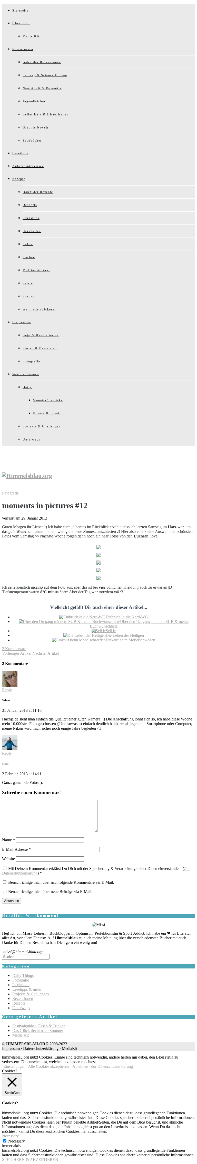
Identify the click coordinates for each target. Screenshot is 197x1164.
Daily (27, 387)
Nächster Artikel (45, 653)
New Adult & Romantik (42, 88)
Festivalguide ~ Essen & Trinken (38, 1026)
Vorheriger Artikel (16, 653)
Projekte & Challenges (42, 426)
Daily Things (23, 975)
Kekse (28, 244)
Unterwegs (32, 439)
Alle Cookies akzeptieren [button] (48, 1066)
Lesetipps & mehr (26, 989)
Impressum (11, 1048)
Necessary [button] (10, 1136)
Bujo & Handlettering (41, 335)
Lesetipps (20, 153)
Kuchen (29, 257)
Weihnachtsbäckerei (39, 309)
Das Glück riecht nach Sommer (37, 1030)
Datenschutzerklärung (40, 1048)
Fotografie (31, 361)
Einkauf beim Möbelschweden (130, 640)
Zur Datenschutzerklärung (112, 1066)
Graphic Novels (36, 127)
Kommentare (14, 648)
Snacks (28, 296)
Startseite (20, 10)
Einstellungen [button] (14, 1066)
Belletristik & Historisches (45, 114)
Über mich (21, 23)
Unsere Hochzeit (47, 413)
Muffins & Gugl (36, 270)
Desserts (30, 205)
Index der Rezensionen (42, 62)
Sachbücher (32, 140)
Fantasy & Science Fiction (45, 75)
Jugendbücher (34, 101)
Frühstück (31, 218)
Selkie (111, 631)
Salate (28, 283)
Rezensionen (22, 49)
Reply (7, 690)
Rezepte (18, 179)
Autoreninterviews (28, 166)
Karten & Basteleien (40, 348)
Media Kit (31, 36)
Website (8, 859)
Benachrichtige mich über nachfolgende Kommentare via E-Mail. (61, 882)
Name (8, 840)
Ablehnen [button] (80, 1066)
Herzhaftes (32, 231)
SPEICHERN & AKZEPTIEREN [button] (30, 1159)
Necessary (16, 1141)
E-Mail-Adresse (16, 849)
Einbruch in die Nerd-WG (127, 617)
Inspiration (21, 322)
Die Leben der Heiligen (125, 635)
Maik (5, 763)
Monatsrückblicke (48, 400)
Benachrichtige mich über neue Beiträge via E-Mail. (50, 891)
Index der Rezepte (38, 192)
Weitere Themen (25, 374)
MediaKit (69, 1048)
